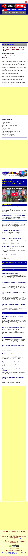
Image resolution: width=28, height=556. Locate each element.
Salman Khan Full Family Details (10, 273)
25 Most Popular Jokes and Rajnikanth (11, 230)
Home (4, 44)
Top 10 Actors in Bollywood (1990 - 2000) (12, 337)
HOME (3, 552)
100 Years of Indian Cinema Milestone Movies (13, 207)
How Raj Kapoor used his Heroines (10, 222)
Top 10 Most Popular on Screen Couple (11, 362)
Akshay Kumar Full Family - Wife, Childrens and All (14, 283)
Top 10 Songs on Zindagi (8, 353)
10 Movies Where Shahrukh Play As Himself (13, 246)
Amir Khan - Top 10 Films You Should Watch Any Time (13, 378)
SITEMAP (21, 553)
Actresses (11, 44)
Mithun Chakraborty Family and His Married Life (13, 292)
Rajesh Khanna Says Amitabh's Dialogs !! (12, 238)
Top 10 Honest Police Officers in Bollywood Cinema (12, 317)
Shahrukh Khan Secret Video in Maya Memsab (13, 215)
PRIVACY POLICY (15, 552)
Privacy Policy (19, 541)
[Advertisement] (14, 28)
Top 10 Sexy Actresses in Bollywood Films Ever (13, 327)
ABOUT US (8, 552)
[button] (26, 2)
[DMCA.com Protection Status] (14, 546)
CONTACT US (15, 553)
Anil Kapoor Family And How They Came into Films (13, 305)
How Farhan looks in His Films (9, 255)
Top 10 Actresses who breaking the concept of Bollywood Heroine (13, 345)
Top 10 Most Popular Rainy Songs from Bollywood (11, 369)
